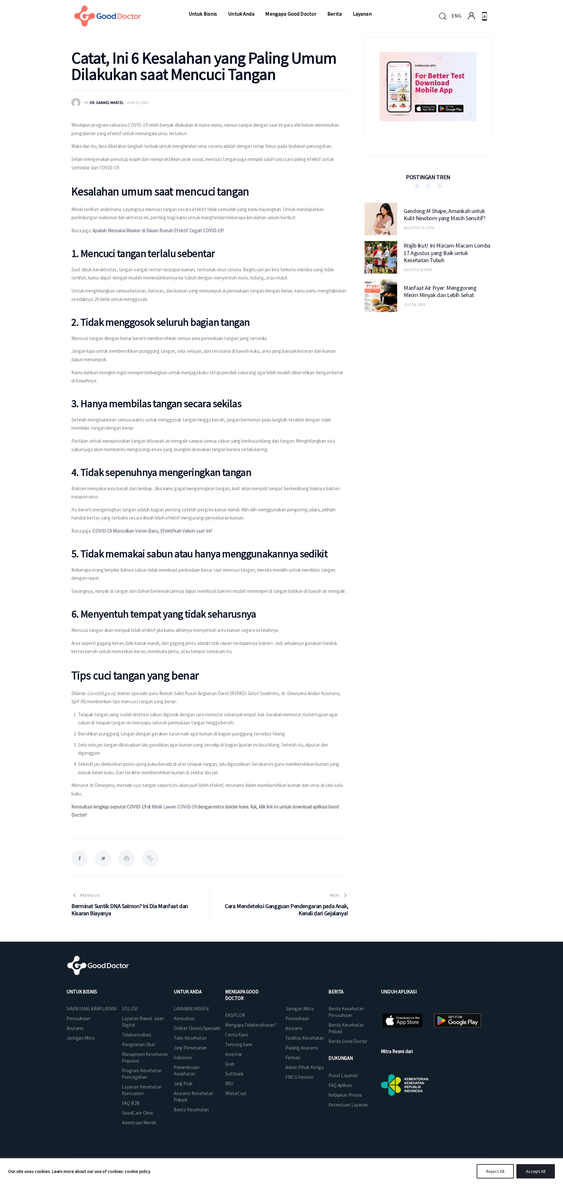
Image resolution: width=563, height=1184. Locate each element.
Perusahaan (78, 1018)
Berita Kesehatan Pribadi (346, 1028)
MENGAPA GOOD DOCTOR (242, 995)
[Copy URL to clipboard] (150, 858)
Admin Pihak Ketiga (304, 1067)
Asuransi (74, 1028)
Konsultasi (184, 1018)
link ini (273, 807)
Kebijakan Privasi (345, 1095)
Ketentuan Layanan (348, 1105)
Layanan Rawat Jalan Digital (143, 1021)
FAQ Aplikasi (340, 1085)
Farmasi (292, 1057)
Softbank (234, 1074)
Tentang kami (238, 1044)
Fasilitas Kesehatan (304, 1038)
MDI (229, 1083)
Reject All (495, 1171)
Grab (230, 1064)
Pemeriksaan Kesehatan (186, 1070)
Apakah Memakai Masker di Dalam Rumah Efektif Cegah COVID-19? (158, 230)
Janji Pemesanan (190, 1048)
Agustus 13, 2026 (419, 227)
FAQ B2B (130, 1103)
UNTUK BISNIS (81, 992)
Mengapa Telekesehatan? (250, 1025)
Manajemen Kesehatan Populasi (144, 1057)
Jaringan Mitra (80, 1038)
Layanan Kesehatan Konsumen (141, 1090)
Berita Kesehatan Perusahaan (346, 1012)
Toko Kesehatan (190, 1038)
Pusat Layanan (343, 1075)
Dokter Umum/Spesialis (197, 1028)
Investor (233, 1054)
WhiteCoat (236, 1093)
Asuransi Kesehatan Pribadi (193, 1096)
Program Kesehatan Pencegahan (142, 1073)
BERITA (335, 992)
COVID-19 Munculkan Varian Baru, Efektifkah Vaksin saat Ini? (152, 531)
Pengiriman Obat (138, 1044)
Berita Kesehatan (191, 1109)
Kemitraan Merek (139, 1123)
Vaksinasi (183, 1057)
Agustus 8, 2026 (418, 269)
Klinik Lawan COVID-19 (174, 807)
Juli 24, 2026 (414, 304)
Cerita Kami (236, 1035)
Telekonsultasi (136, 1035)
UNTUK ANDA (188, 992)
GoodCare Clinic (137, 1113)
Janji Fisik (183, 1083)
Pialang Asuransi (301, 1048)
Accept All (535, 1171)
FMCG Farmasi (299, 1077)
